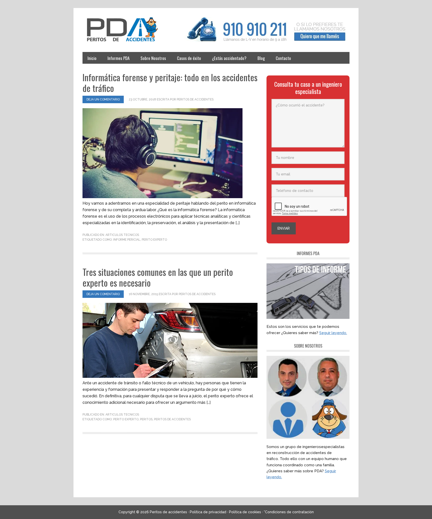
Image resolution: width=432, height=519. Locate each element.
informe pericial (126, 239)
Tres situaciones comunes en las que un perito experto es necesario (157, 277)
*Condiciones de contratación (289, 512)
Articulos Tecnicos (122, 235)
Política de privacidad (208, 512)
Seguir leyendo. (333, 333)
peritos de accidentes (172, 419)
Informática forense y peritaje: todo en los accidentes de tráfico (170, 82)
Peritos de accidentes (127, 29)
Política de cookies (245, 512)
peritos (146, 419)
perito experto (154, 239)
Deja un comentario (103, 99)
